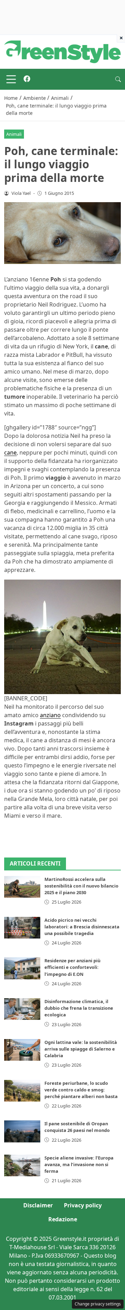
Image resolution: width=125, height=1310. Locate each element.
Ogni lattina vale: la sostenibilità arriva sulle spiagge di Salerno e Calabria (80, 1049)
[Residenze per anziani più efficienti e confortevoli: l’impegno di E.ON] (22, 968)
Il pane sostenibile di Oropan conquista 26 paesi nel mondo (77, 1126)
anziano (50, 715)
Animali (14, 134)
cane (10, 452)
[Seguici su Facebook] (27, 79)
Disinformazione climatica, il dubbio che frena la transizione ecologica (78, 1008)
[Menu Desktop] (11, 79)
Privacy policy (83, 1205)
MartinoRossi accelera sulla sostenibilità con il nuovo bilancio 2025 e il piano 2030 (81, 886)
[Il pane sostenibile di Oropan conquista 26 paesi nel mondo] (22, 1131)
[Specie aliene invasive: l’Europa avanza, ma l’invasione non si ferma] (22, 1165)
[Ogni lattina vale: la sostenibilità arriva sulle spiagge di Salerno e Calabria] (22, 1050)
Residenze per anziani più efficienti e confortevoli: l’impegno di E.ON (72, 967)
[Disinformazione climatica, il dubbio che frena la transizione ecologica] (22, 1009)
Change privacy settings (98, 1304)
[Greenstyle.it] (62, 51)
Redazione (62, 1219)
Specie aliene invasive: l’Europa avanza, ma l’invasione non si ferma (79, 1164)
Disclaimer (38, 1205)
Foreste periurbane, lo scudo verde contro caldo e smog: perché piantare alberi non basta (81, 1089)
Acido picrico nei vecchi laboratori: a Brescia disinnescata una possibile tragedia (81, 926)
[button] (118, 79)
